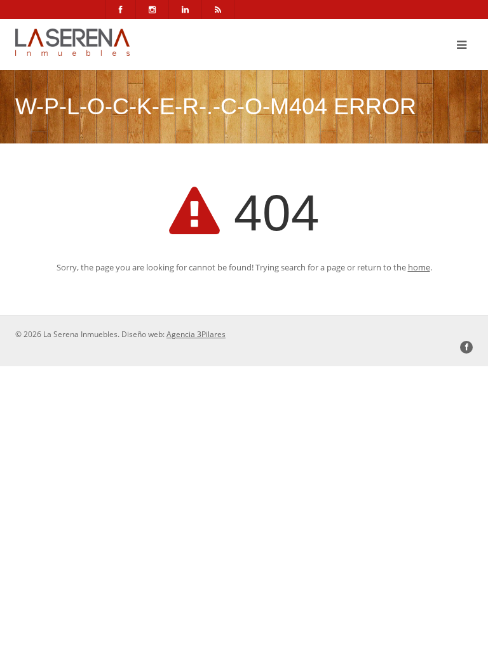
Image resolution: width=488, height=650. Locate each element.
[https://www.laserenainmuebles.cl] (72, 42)
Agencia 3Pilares (196, 334)
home (419, 267)
